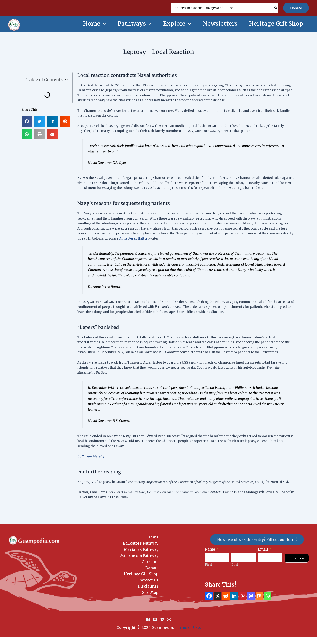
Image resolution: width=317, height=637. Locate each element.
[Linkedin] (234, 596)
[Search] (275, 8)
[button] (296, 8)
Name (211, 549)
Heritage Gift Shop (141, 573)
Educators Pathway (140, 543)
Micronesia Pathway (139, 555)
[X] (217, 596)
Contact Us (148, 580)
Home (152, 537)
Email (264, 549)
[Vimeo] (162, 619)
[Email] (169, 619)
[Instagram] (155, 619)
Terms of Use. (188, 627)
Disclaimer (148, 586)
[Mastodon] (251, 596)
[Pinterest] (242, 596)
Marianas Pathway (141, 549)
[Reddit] (226, 596)
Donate (151, 567)
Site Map (150, 592)
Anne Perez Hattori (134, 238)
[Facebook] (209, 596)
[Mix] (259, 596)
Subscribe (296, 558)
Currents (150, 561)
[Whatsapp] (267, 596)
